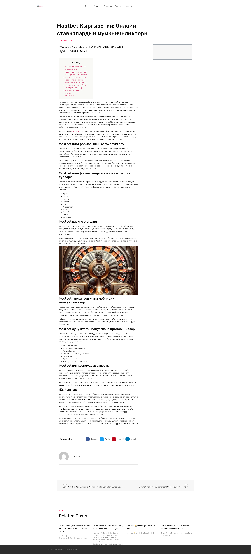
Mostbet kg (75, 131)
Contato (128, 6)
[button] (93, 439)
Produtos (108, 6)
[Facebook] (182, 549)
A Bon (86, 6)
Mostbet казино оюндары (75, 77)
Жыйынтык (69, 96)
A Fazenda (96, 6)
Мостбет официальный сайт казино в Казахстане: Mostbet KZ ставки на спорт (74, 529)
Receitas (118, 6)
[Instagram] (188, 549)
